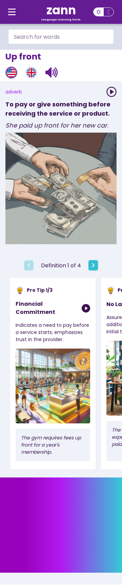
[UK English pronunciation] (31, 73)
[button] (51, 72)
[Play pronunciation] (111, 92)
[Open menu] (12, 12)
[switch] (103, 11)
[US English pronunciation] (11, 73)
